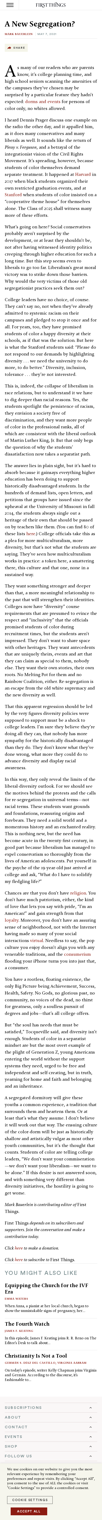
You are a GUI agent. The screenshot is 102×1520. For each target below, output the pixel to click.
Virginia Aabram (72, 1362)
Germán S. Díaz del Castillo (30, 1362)
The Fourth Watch (27, 1323)
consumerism (77, 954)
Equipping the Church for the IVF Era (46, 1288)
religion (78, 893)
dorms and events (42, 101)
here (30, 533)
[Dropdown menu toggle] (51, 1407)
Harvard (83, 174)
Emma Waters (16, 1298)
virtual (36, 940)
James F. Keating (19, 1331)
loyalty (12, 920)
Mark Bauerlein (19, 34)
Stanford (13, 194)
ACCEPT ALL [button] (29, 1511)
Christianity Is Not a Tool (36, 1355)
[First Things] (51, 5)
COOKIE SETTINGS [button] (30, 1500)
